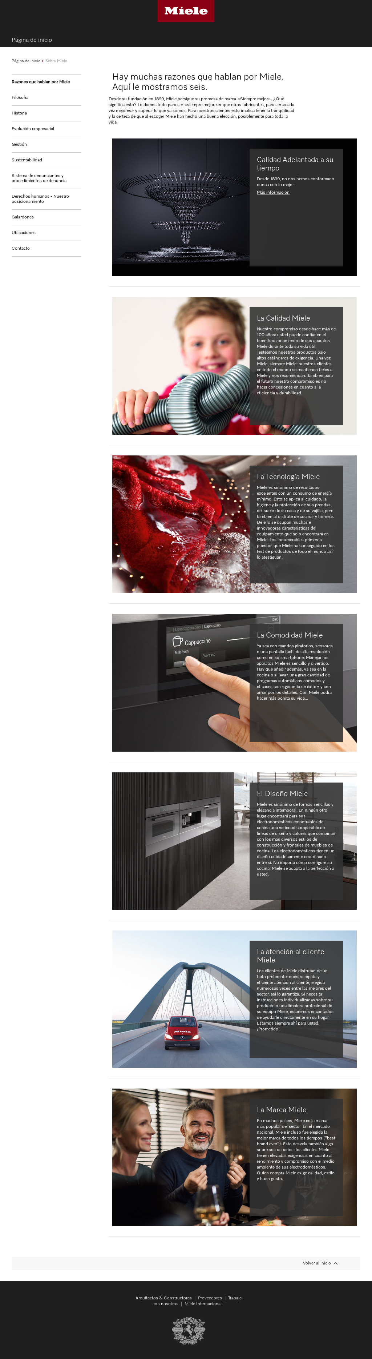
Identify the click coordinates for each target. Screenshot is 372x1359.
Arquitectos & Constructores (164, 1298)
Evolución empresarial (33, 129)
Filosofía (20, 98)
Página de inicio (26, 61)
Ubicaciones (24, 233)
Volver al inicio (317, 1263)
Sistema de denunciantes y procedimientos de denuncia (39, 178)
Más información (273, 192)
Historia (19, 113)
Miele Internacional (203, 1304)
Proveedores (210, 1298)
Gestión (19, 144)
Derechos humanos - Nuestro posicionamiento (40, 199)
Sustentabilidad (27, 160)
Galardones (23, 217)
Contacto (21, 248)
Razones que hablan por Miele (41, 82)
